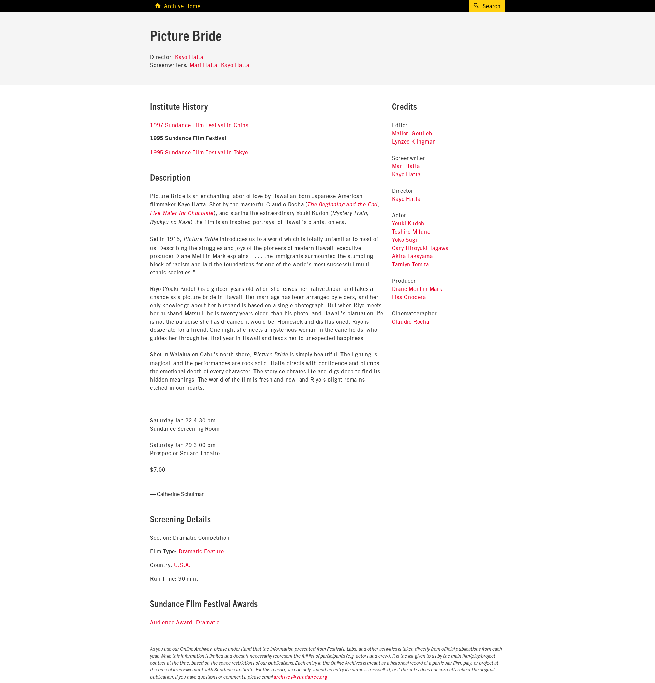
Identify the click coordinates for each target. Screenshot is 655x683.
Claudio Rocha (410, 321)
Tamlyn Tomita (410, 264)
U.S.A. (182, 564)
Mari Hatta (203, 64)
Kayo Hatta (189, 56)
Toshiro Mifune (411, 231)
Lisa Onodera (409, 296)
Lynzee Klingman (414, 141)
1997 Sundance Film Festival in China (199, 124)
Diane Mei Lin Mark (417, 288)
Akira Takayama (412, 255)
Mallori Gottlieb (412, 133)
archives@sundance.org (301, 677)
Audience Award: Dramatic (185, 622)
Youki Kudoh (408, 223)
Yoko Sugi (404, 239)
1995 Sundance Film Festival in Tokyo (199, 152)
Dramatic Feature (201, 551)
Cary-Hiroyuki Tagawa (420, 247)
